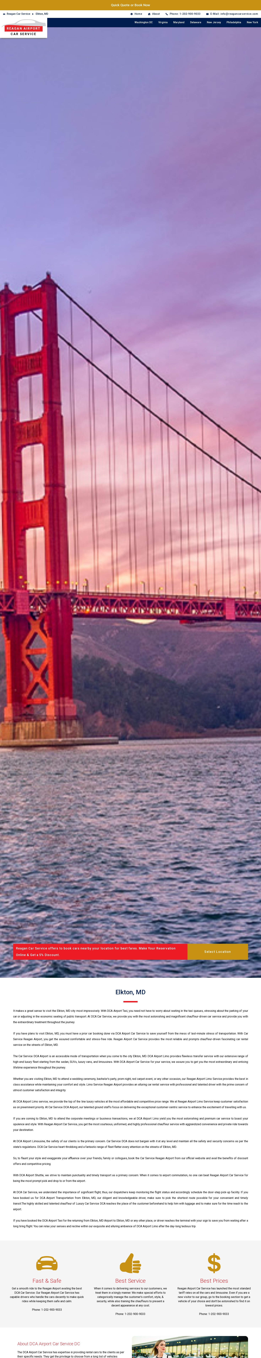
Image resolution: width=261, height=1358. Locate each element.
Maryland (178, 22)
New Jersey (214, 22)
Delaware (195, 22)
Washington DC (144, 22)
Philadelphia (234, 22)
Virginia (163, 22)
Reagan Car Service (18, 13)
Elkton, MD (42, 13)
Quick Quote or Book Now (130, 5)
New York (252, 22)
